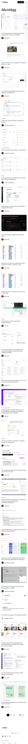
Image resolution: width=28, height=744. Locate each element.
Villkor (15, 743)
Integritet (10, 743)
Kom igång (20, 2)
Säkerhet (4, 743)
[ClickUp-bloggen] (4, 2)
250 (20, 715)
